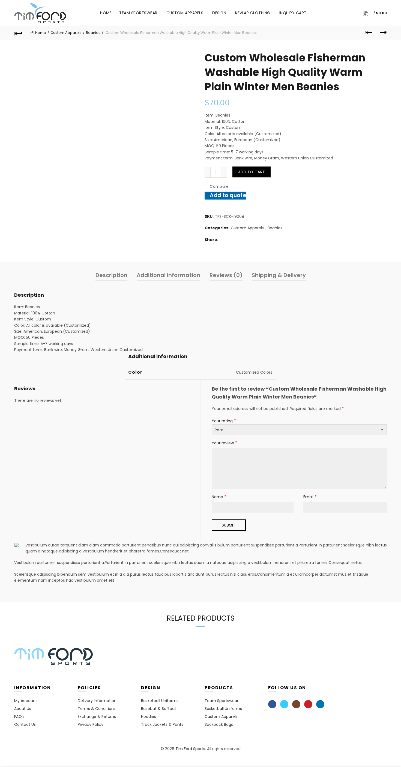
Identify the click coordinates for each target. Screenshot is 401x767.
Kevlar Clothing (252, 13)
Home (106, 13)
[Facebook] (272, 704)
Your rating (224, 421)
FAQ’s (19, 716)
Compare (219, 186)
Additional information (168, 275)
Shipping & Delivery (279, 275)
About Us (22, 708)
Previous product (369, 32)
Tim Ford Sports (190, 748)
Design (221, 11)
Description (111, 275)
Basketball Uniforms (159, 700)
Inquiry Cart (293, 13)
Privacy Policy (90, 724)
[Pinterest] (308, 704)
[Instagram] (296, 704)
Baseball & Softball (158, 708)
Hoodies (148, 716)
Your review (224, 443)
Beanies (93, 32)
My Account (25, 700)
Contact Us (25, 724)
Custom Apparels (185, 13)
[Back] (18, 32)
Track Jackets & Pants (162, 724)
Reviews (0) (226, 275)
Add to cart (251, 172)
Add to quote (228, 195)
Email (310, 497)
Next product (383, 32)
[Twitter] (284, 704)
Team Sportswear (138, 13)
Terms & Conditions (97, 708)
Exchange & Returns (97, 716)
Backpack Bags (219, 724)
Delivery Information (97, 700)
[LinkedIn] (320, 704)
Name (219, 497)
